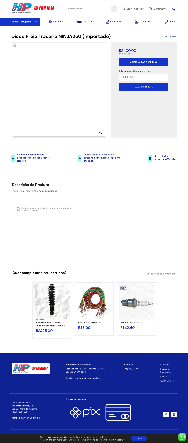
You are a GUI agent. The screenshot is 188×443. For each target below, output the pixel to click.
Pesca (173, 21)
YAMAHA (58, 21)
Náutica (87, 21)
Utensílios (145, 21)
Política (163, 376)
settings (121, 439)
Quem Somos (167, 380)
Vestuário (115, 21)
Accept (139, 438)
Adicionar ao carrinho (143, 62)
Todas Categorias (21, 21)
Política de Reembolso (165, 370)
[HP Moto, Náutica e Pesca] (33, 8)
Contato (164, 364)
